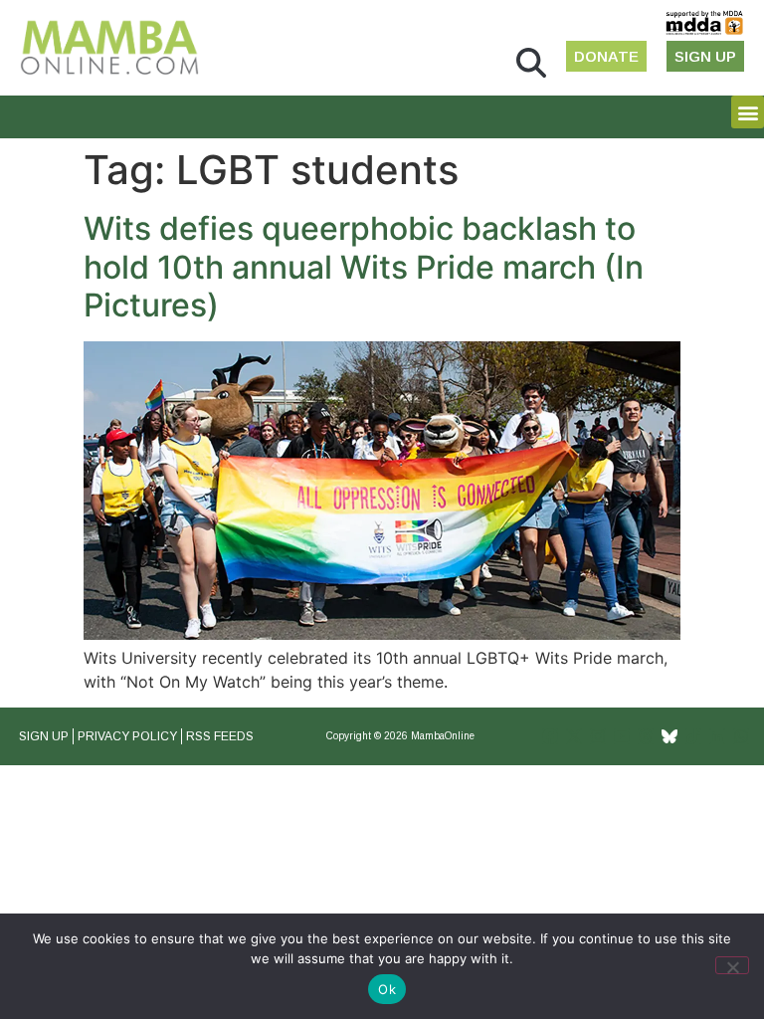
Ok (387, 989)
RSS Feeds (220, 736)
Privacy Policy (127, 736)
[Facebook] (550, 736)
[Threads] (646, 736)
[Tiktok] (693, 736)
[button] (531, 63)
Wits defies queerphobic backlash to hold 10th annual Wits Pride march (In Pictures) (364, 266)
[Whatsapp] (741, 736)
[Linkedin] (717, 736)
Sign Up (44, 736)
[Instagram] (598, 736)
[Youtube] (622, 736)
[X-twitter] (574, 736)
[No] (732, 965)
